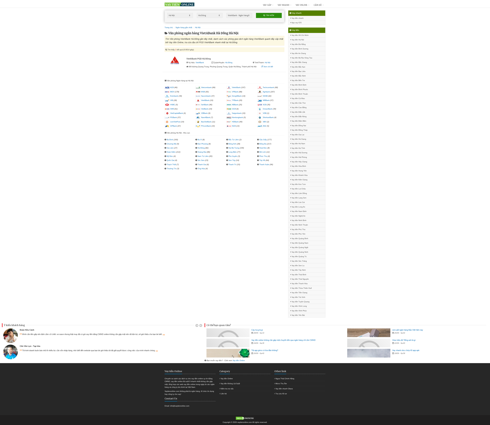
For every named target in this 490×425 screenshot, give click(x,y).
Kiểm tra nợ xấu (227, 389)
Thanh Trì (232, 164)
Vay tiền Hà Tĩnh (298, 148)
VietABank (200, 62)
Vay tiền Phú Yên (298, 234)
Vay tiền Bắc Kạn (298, 67)
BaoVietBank (206, 122)
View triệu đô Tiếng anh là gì (403, 340)
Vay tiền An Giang (298, 53)
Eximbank (174, 96)
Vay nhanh (283, 5)
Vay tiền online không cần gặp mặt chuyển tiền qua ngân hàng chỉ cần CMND (283, 340)
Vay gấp (267, 5)
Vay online (301, 5)
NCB (233, 126)
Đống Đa (262, 144)
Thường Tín (171, 169)
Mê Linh (262, 152)
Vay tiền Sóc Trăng (299, 261)
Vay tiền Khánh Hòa (299, 175)
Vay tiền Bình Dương (299, 49)
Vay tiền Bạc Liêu (298, 71)
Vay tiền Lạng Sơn (298, 198)
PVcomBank (206, 126)
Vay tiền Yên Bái (298, 315)
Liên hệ (224, 394)
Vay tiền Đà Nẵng (298, 44)
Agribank (266, 92)
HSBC (172, 105)
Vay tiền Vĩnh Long (299, 306)
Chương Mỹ (171, 144)
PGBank (173, 117)
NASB (265, 96)
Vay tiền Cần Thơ (298, 103)
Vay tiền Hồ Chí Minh (300, 35)
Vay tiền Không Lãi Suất (230, 384)
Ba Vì (200, 140)
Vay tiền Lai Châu (298, 189)
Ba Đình (170, 140)
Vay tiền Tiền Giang (299, 293)
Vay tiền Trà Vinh (298, 297)
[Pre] (197, 326)
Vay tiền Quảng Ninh (299, 252)
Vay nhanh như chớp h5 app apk (405, 350)
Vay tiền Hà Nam (298, 144)
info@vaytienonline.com (179, 406)
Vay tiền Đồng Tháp (299, 130)
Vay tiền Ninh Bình (298, 220)
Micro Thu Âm (281, 384)
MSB (203, 92)
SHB (172, 109)
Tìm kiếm (269, 15)
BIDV (172, 92)
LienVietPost (175, 122)
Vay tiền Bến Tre (298, 80)
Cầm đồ (318, 5)
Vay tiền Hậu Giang (299, 162)
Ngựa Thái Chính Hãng (284, 379)
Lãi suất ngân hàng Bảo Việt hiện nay (407, 330)
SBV (264, 122)
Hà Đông (228, 62)
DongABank (236, 96)
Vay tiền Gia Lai (297, 135)
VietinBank (236, 87)
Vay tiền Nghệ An (298, 216)
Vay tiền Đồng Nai (298, 126)
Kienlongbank (237, 117)
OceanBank (267, 109)
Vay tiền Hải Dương (299, 153)
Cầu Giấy (263, 140)
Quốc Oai (170, 160)
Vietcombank (206, 87)
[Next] (200, 326)
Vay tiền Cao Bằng (299, 107)
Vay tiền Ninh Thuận (299, 225)
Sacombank (206, 96)
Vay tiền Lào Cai (298, 202)
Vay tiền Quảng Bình (299, 238)
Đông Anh (232, 144)
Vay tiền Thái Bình (298, 275)
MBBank (266, 100)
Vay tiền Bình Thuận (299, 94)
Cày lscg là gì (257, 330)
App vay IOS (296, 23)
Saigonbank (236, 113)
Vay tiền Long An (298, 207)
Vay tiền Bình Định (298, 85)
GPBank (173, 126)
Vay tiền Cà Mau (298, 98)
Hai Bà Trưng (233, 148)
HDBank (235, 122)
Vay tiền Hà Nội (297, 40)
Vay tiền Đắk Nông (299, 116)
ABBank (234, 105)
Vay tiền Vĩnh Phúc (299, 311)
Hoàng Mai (202, 152)
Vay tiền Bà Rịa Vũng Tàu (301, 58)
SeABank (205, 105)
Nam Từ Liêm (203, 156)
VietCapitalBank (176, 113)
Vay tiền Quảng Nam (299, 243)
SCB (264, 105)
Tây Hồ (262, 160)
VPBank (234, 92)
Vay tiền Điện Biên (298, 121)
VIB (171, 100)
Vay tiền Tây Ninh (298, 270)
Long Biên (232, 152)
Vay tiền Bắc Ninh (298, 76)
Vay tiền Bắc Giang (299, 62)
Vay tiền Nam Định (299, 211)
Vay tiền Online (239, 360)
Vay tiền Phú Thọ (298, 229)
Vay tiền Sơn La (297, 265)
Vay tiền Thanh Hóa (299, 283)
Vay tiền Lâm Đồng (299, 193)
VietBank (204, 109)
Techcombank (268, 87)
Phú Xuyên (232, 156)
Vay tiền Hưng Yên (299, 171)
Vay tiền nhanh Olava (284, 389)
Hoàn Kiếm (171, 152)
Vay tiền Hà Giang (298, 139)
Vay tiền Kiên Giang (299, 180)
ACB (172, 87)
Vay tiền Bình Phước (299, 89)
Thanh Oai (202, 164)
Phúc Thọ (263, 156)
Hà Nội (267, 62)
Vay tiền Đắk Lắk (298, 112)
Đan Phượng (203, 144)
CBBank (204, 113)
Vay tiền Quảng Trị (299, 256)
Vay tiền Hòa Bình (298, 166)
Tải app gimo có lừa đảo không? (264, 350)
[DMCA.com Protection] (245, 418)
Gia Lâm (170, 148)
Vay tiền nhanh (297, 18)
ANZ (264, 126)
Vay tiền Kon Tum (298, 184)
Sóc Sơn (201, 160)
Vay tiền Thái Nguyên (300, 279)
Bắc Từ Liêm (233, 140)
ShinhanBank (268, 117)
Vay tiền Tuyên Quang (300, 302)
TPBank (234, 100)
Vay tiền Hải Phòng (299, 157)
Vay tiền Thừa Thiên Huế (301, 288)
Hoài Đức (263, 148)
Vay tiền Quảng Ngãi (299, 247)
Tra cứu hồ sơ (281, 394)
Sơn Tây (231, 160)
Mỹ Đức (170, 156)
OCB (233, 109)
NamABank (205, 117)
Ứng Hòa (201, 169)
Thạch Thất (171, 164)
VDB (264, 113)
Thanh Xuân (264, 164)
